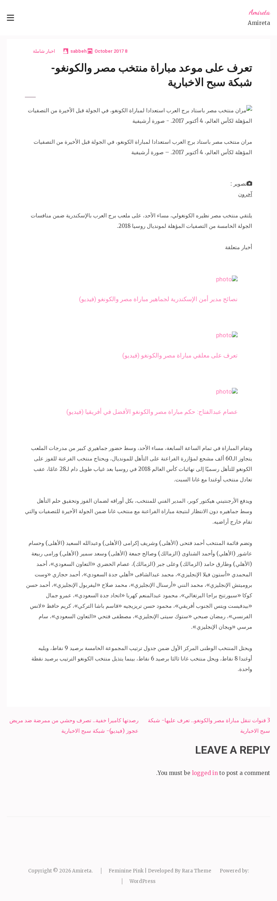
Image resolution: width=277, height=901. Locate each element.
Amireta (259, 12)
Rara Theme (196, 871)
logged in (205, 773)
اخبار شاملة (44, 51)
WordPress (142, 881)
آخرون (245, 194)
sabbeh (78, 51)
